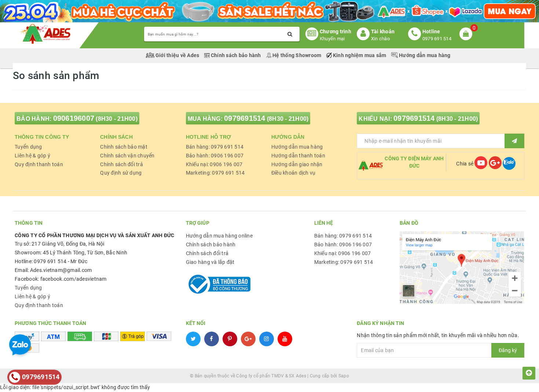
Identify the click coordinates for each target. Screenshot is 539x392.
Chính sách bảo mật (123, 147)
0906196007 (74, 118)
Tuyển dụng (28, 147)
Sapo (343, 375)
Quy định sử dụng (121, 173)
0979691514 (244, 118)
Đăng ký (508, 350)
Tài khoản (383, 31)
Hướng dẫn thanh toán (298, 155)
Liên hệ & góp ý (32, 155)
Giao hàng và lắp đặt (210, 262)
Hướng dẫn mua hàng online (219, 236)
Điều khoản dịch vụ (293, 173)
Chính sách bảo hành (236, 55)
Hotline (431, 31)
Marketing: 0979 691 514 (215, 173)
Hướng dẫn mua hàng (424, 55)
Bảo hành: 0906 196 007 (215, 155)
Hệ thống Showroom (297, 55)
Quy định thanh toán (39, 164)
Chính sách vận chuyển (127, 155)
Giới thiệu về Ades (177, 55)
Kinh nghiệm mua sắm (360, 55)
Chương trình (335, 31)
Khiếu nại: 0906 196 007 (214, 164)
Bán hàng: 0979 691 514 (215, 147)
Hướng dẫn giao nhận (297, 164)
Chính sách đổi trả (121, 164)
